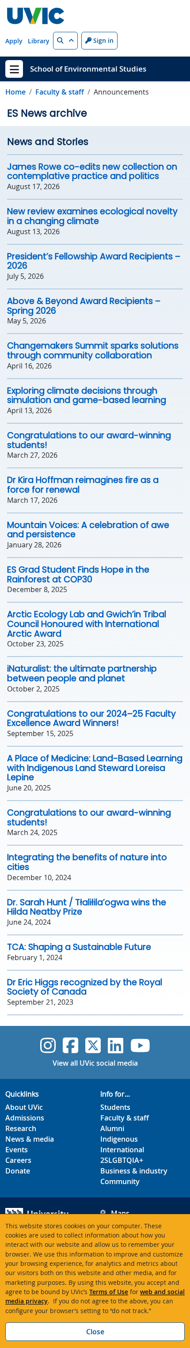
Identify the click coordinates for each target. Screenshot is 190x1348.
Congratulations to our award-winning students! (89, 440)
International (122, 1149)
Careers (18, 1160)
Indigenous (119, 1139)
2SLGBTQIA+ (121, 1160)
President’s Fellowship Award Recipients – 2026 (93, 261)
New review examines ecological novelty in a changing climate (92, 216)
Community (120, 1181)
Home (15, 92)
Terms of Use (108, 1291)
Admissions (24, 1118)
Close (95, 1332)
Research (20, 1128)
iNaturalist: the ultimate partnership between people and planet (82, 673)
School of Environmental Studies (88, 69)
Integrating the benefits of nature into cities (87, 862)
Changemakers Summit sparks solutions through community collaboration (93, 350)
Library (38, 41)
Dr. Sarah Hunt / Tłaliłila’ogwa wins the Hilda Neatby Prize (86, 907)
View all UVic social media (95, 1063)
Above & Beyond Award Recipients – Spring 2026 (83, 306)
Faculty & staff (59, 92)
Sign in (102, 40)
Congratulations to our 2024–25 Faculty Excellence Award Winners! (91, 718)
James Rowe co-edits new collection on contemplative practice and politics (92, 171)
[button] (65, 40)
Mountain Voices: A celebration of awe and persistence (88, 530)
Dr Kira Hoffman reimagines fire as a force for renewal (83, 485)
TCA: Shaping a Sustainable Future (79, 947)
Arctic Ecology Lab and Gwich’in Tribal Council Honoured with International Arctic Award (86, 623)
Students (115, 1107)
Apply (14, 41)
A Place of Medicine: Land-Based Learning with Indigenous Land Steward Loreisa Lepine (94, 767)
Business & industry (133, 1171)
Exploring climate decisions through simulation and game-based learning (86, 395)
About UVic (24, 1107)
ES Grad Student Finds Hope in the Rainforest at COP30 (78, 574)
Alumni (112, 1128)
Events (16, 1149)
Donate (17, 1171)
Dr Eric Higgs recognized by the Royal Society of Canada (84, 987)
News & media (29, 1139)
